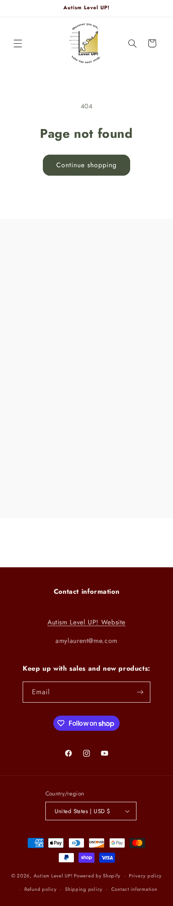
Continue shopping (86, 165)
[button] (17, 43)
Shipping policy (83, 889)
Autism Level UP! (53, 875)
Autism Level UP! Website (86, 622)
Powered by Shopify (97, 875)
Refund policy (40, 889)
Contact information (134, 889)
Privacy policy (145, 875)
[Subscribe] (140, 692)
